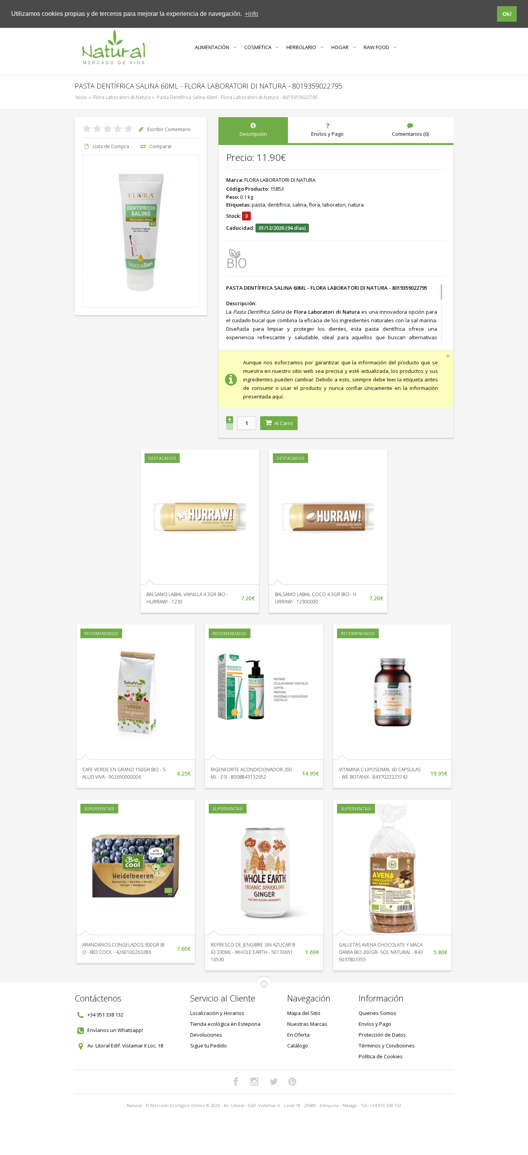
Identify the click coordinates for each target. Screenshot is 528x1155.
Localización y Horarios (217, 1013)
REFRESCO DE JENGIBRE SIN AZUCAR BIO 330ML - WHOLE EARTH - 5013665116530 (253, 952)
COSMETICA (257, 47)
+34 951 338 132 (105, 1014)
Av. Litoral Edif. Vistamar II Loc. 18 (125, 1045)
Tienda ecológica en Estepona (225, 1023)
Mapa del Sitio (303, 1013)
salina (299, 204)
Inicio (81, 97)
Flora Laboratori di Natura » (124, 97)
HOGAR (340, 47)
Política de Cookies (381, 1056)
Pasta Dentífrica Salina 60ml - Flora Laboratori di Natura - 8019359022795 (237, 97)
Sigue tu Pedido (208, 1045)
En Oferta (298, 1034)
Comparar (160, 146)
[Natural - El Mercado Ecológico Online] (113, 47)
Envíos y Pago (375, 1023)
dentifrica (278, 204)
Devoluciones (206, 1034)
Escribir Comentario (169, 129)
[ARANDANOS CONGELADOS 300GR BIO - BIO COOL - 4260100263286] (136, 867)
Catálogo (297, 1045)
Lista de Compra (111, 146)
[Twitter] (273, 1082)
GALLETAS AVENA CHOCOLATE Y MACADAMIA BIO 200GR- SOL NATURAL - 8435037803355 (381, 952)
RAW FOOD (376, 47)
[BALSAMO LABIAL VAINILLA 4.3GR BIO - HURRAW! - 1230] (200, 517)
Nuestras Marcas (307, 1023)
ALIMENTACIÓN (212, 47)
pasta (258, 204)
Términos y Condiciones (387, 1045)
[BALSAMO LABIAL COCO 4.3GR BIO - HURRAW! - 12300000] (328, 517)
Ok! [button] (507, 14)
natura (356, 204)
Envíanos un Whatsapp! (115, 1030)
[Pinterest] (292, 1082)
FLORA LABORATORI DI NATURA (279, 179)
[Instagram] (254, 1082)
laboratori (334, 204)
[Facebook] (236, 1082)
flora (314, 204)
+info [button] (251, 13)
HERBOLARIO (301, 47)
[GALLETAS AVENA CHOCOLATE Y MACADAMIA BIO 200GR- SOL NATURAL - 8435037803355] (392, 867)
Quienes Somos (377, 1013)
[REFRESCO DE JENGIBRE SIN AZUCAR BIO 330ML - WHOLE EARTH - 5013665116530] (264, 867)
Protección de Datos (382, 1034)
